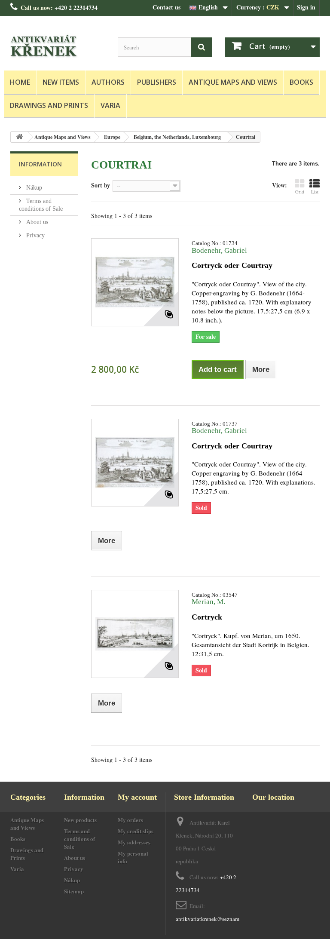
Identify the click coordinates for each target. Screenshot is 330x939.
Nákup (33, 187)
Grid (299, 191)
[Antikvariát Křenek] (57, 46)
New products (80, 820)
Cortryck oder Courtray (232, 265)
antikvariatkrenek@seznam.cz (211, 919)
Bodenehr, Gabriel (219, 250)
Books (301, 82)
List (314, 191)
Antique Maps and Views (233, 82)
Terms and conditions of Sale (79, 838)
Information (40, 164)
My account (137, 797)
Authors (108, 82)
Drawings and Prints (49, 105)
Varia (110, 105)
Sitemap (74, 891)
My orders (130, 820)
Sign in (306, 7)
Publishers (156, 82)
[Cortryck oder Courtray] (134, 282)
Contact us (166, 7)
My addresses (134, 842)
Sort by (100, 185)
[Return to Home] (19, 137)
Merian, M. (208, 602)
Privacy (34, 235)
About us (36, 222)
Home (20, 82)
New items (61, 82)
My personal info (133, 857)
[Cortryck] (134, 633)
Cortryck (207, 617)
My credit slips (135, 831)
